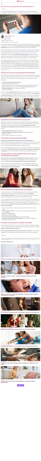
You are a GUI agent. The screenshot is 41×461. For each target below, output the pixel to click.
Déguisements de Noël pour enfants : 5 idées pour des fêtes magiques (18, 329)
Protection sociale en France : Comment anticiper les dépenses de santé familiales (18, 276)
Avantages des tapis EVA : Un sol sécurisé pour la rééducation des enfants (19, 346)
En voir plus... (20, 385)
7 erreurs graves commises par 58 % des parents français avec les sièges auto (20, 312)
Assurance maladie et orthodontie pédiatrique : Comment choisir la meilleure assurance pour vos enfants (19, 295)
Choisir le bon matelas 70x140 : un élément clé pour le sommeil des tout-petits (20, 259)
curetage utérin (26, 142)
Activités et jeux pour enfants (6, 328)
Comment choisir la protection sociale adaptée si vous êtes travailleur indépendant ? (18, 382)
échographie (17, 61)
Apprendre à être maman (5, 311)
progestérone (33, 86)
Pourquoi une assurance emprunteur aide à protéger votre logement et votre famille (19, 363)
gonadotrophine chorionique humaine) (28, 53)
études (2, 226)
